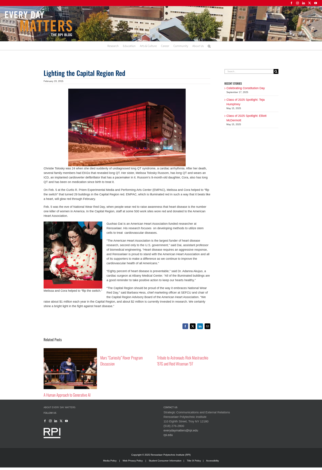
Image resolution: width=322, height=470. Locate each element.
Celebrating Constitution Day (245, 88)
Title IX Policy (194, 460)
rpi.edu (168, 435)
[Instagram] (50, 421)
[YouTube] (66, 421)
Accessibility (212, 460)
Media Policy (110, 460)
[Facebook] (45, 421)
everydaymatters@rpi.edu (181, 430)
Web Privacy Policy (133, 460)
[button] (209, 45)
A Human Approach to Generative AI (180, 395)
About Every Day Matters (59, 407)
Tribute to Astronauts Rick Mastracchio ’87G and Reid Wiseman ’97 (125, 361)
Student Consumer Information (165, 460)
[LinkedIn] (55, 421)
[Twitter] (61, 421)
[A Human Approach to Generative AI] (183, 350)
